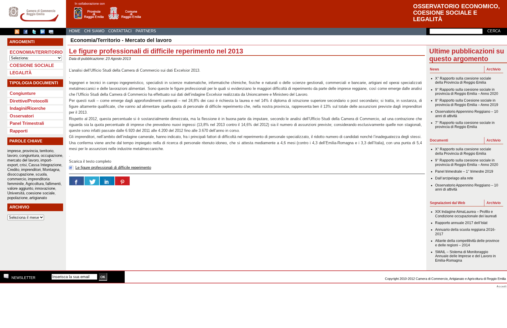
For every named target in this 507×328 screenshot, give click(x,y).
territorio (46, 151)
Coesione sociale (32, 65)
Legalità (21, 72)
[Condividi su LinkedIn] (44, 33)
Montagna (51, 169)
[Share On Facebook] (76, 180)
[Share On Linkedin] (107, 180)
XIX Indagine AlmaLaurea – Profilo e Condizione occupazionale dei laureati (466, 214)
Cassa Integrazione (44, 165)
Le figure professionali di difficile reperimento (113, 167)
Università (15, 193)
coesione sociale (40, 193)
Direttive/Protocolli (29, 100)
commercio (16, 179)
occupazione (51, 155)
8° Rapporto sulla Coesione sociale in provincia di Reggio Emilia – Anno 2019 (466, 102)
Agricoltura (35, 183)
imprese (14, 151)
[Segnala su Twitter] (35, 33)
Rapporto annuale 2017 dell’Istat (461, 223)
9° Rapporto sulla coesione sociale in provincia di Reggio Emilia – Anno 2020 (466, 92)
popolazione (17, 198)
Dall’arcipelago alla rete (454, 178)
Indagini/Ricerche (27, 108)
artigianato (38, 198)
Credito (13, 169)
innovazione (45, 188)
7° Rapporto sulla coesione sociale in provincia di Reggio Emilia (465, 125)
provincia (30, 151)
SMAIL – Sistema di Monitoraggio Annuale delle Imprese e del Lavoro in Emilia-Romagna (465, 256)
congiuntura (29, 155)
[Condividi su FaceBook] (27, 33)
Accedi (502, 286)
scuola (41, 174)
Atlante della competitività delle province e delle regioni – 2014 (467, 243)
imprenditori (31, 169)
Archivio (493, 69)
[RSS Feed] (18, 33)
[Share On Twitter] (91, 180)
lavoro (12, 155)
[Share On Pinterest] (122, 180)
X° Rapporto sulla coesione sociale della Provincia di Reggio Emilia (463, 80)
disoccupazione (20, 174)
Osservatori (22, 115)
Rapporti (19, 130)
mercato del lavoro (23, 160)
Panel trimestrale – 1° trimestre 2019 (464, 171)
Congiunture (23, 93)
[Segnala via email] (52, 33)
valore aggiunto (20, 188)
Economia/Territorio (36, 52)
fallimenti (53, 183)
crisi (23, 165)
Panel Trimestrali (27, 123)
